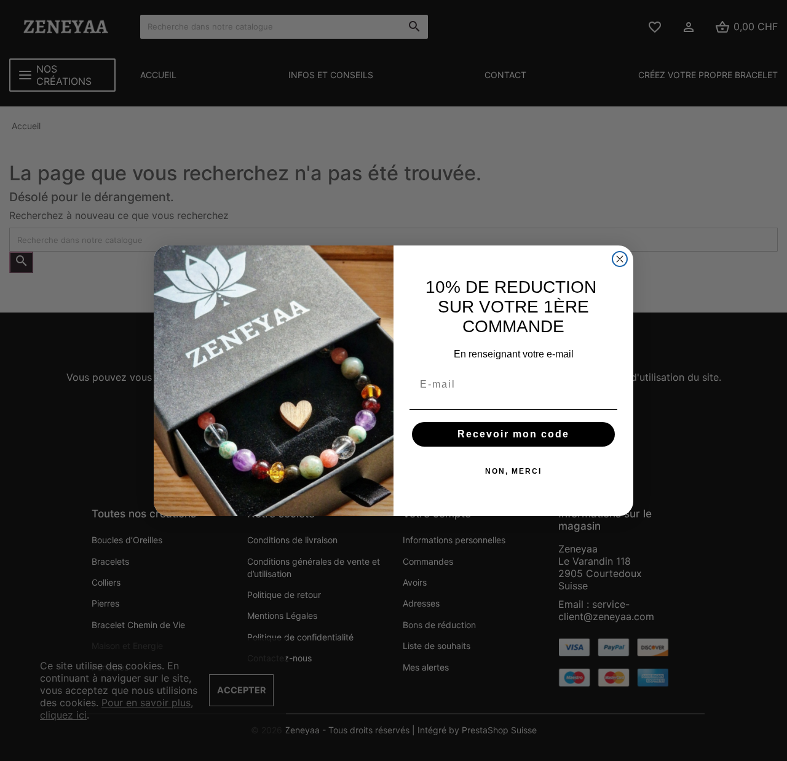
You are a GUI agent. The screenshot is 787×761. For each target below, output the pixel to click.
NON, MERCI (513, 471)
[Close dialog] (619, 259)
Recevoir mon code (513, 434)
